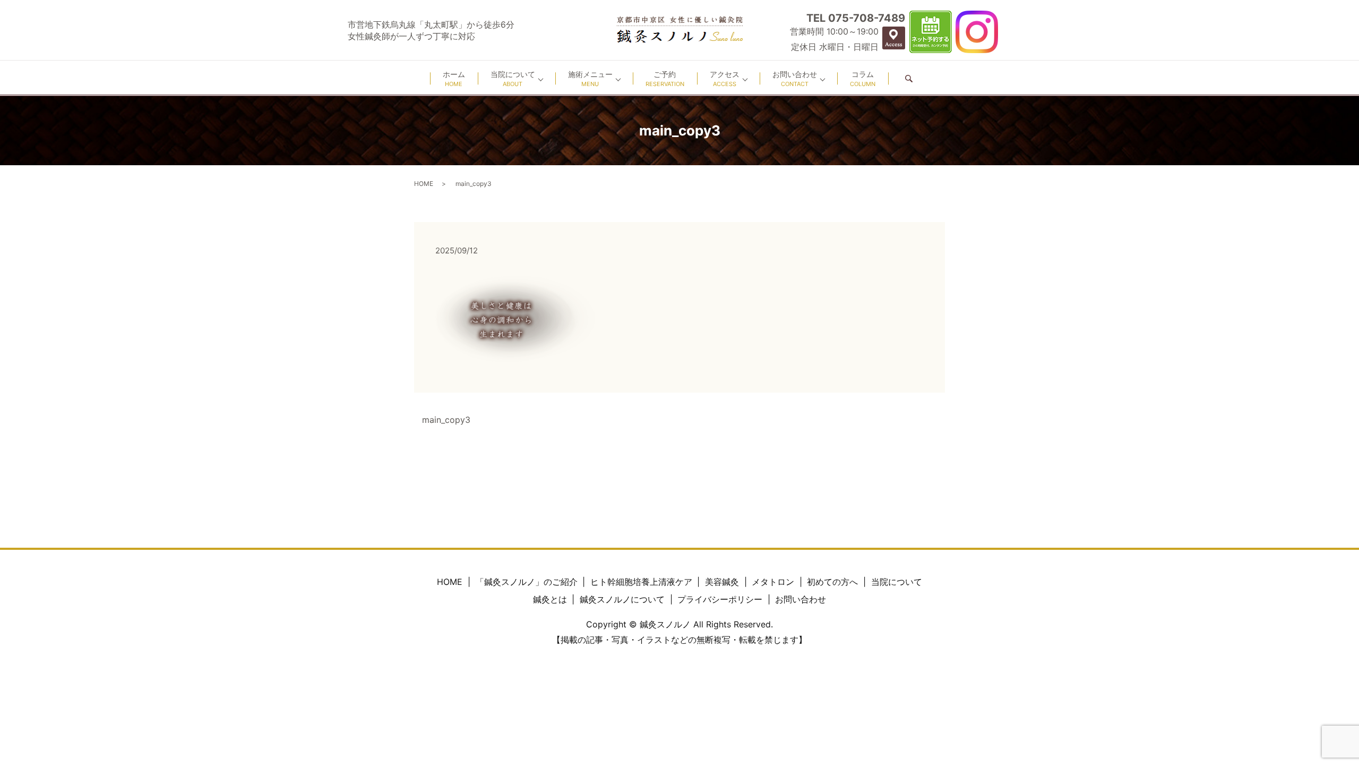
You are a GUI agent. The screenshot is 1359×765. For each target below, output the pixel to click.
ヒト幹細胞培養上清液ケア (641, 581)
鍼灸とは (550, 599)
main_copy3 (446, 419)
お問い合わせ (794, 79)
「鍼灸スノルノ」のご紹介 (527, 581)
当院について (513, 79)
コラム (862, 79)
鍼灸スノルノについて (622, 599)
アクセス (724, 79)
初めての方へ (832, 581)
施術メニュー (590, 79)
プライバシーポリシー (719, 599)
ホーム (454, 79)
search (909, 78)
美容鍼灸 (722, 581)
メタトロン (773, 581)
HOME (423, 184)
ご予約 (665, 79)
